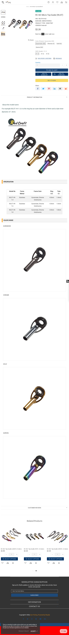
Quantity (37, 62)
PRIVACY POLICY (24, 631)
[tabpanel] (11, 547)
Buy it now (52, 80)
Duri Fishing (8, 2)
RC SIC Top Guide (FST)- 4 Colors (34, 549)
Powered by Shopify (44, 615)
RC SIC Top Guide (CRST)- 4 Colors (57, 549)
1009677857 (49, 23)
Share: (37, 85)
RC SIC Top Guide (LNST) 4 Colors (11, 549)
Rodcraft (44, 25)
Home (27, 6)
